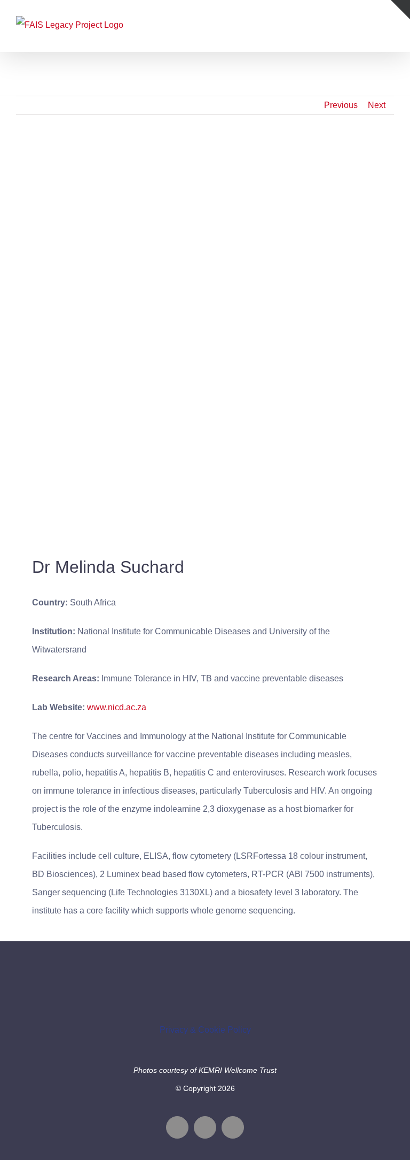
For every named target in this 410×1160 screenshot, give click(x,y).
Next (376, 105)
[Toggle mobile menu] (389, 24)
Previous (341, 105)
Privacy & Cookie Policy (205, 1029)
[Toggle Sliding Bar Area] (400, 9)
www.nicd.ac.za (116, 707)
